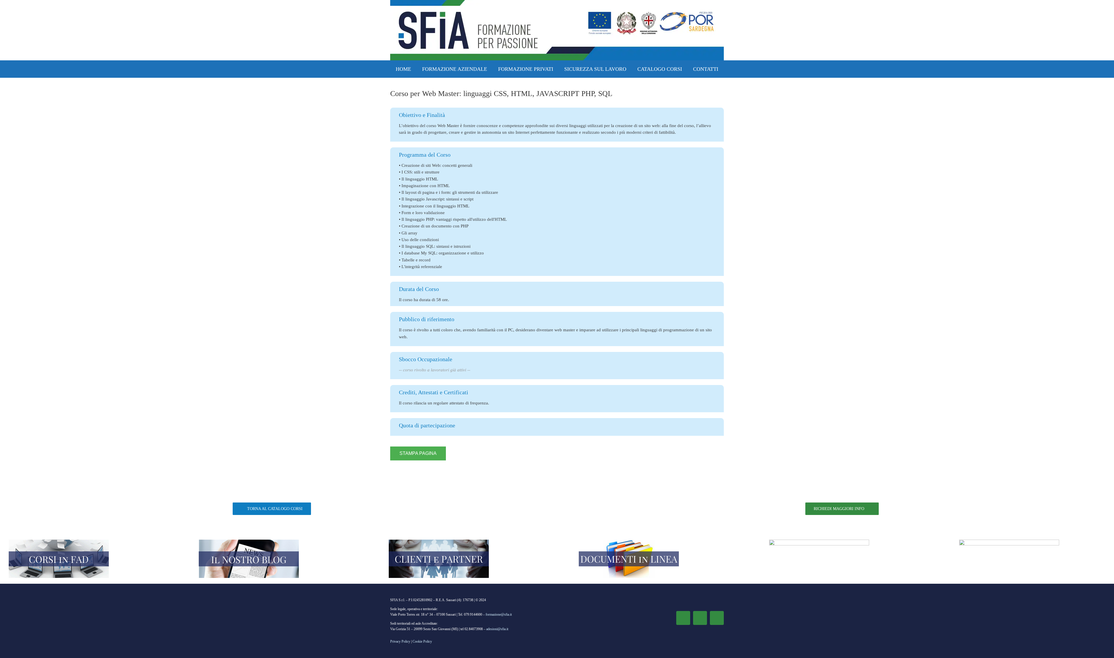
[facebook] (683, 618)
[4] (629, 541)
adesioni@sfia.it (497, 629)
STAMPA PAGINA (418, 453)
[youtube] (717, 618)
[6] (819, 541)
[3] (439, 541)
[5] (1009, 541)
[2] (249, 541)
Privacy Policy (400, 641)
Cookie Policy (422, 641)
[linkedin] (700, 618)
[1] (59, 541)
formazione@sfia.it (499, 614)
